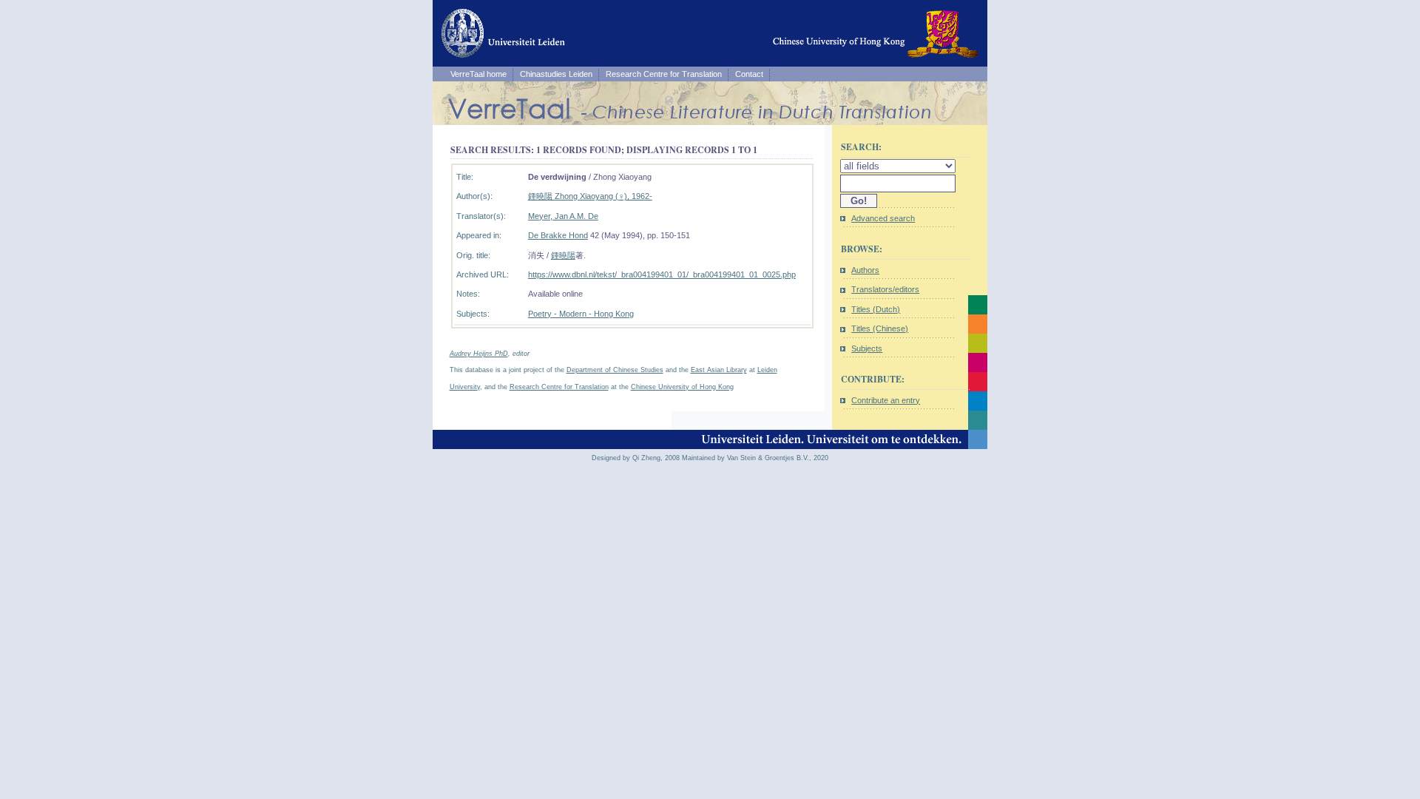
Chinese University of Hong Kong (682, 387)
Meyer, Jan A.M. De (563, 216)
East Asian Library (719, 370)
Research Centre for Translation (664, 74)
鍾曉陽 (563, 255)
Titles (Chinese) (879, 328)
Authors (865, 270)
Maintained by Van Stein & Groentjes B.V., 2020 (755, 458)
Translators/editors (885, 289)
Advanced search (883, 218)
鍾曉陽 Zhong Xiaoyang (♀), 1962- (590, 196)
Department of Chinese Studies (615, 370)
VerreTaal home (478, 74)
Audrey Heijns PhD (479, 353)
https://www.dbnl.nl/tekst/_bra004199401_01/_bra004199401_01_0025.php (662, 274)
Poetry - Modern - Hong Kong (581, 313)
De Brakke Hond (558, 235)
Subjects (866, 348)
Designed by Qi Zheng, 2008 (636, 458)
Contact (749, 74)
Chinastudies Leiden (556, 74)
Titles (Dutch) (875, 309)
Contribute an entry (885, 400)
